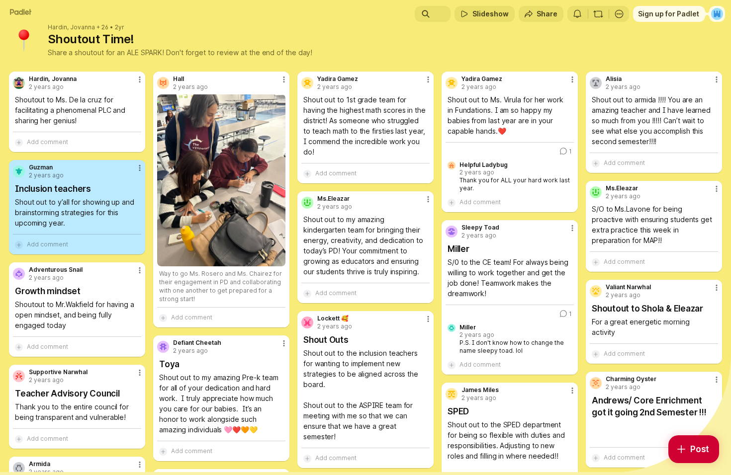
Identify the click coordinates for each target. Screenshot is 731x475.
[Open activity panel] (577, 14)
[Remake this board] (598, 14)
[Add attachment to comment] (19, 142)
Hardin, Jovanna (71, 27)
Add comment (47, 142)
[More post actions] (139, 79)
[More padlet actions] (619, 14)
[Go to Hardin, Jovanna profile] (19, 83)
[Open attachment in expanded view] (221, 180)
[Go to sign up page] (717, 14)
